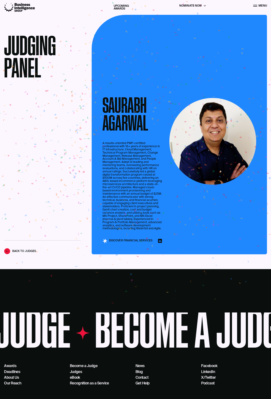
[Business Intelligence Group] (19, 7)
